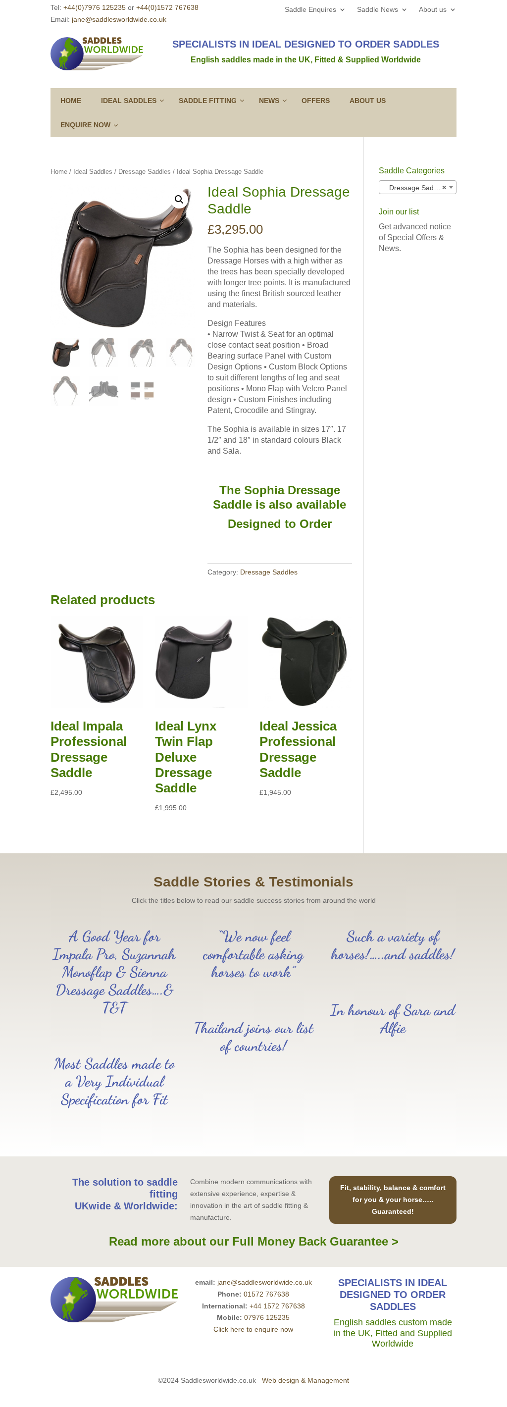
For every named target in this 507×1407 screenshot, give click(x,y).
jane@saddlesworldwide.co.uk (119, 19)
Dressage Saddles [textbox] (415, 188)
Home (59, 171)
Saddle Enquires (310, 9)
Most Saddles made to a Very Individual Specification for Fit (114, 1081)
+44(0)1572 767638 (167, 7)
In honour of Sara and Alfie (392, 1019)
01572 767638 (266, 1294)
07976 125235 (267, 1317)
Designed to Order (280, 523)
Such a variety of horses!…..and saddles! (393, 945)
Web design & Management (305, 1380)
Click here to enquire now (253, 1329)
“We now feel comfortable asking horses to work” (253, 954)
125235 (94, 7)
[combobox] (417, 187)
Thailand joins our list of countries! (253, 1036)
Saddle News (377, 9)
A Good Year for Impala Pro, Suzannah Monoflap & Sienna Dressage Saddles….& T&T (114, 971)
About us (433, 9)
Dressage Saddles (144, 171)
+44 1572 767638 (277, 1306)
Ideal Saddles (92, 171)
